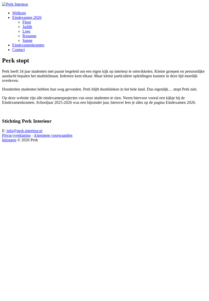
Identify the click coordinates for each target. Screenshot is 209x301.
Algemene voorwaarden (53, 135)
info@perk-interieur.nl (24, 131)
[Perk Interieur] (15, 4)
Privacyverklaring (16, 135)
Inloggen (9, 140)
